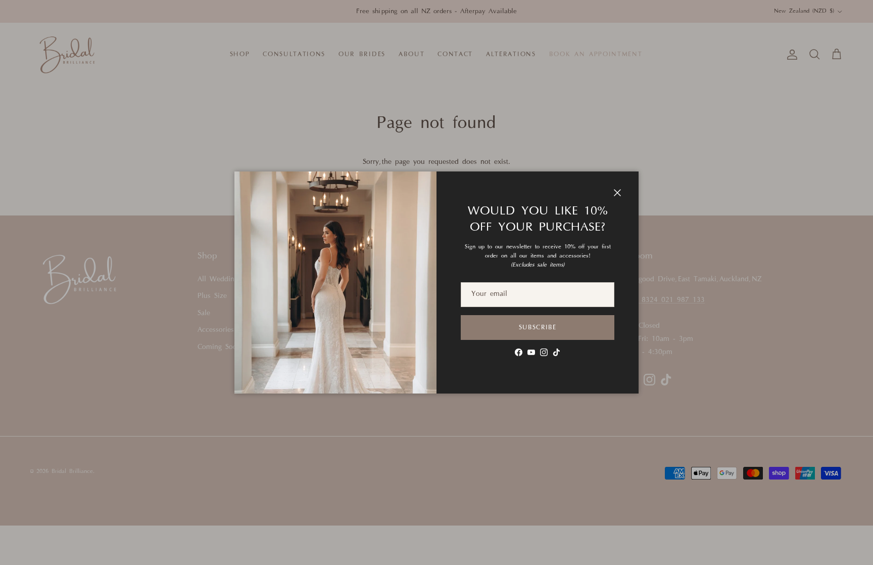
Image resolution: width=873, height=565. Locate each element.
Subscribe (537, 328)
